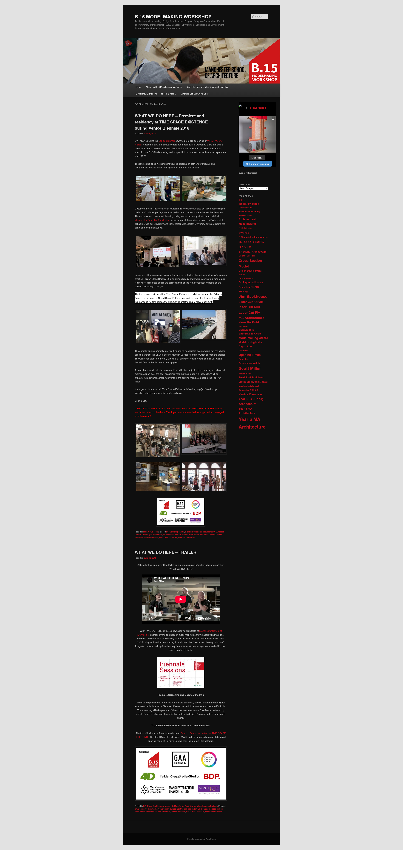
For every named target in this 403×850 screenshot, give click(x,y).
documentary (209, 531)
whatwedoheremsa (186, 537)
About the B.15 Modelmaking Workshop (164, 86)
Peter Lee (244, 359)
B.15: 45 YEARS (251, 241)
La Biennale (168, 534)
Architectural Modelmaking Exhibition (247, 223)
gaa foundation (155, 534)
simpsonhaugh (248, 381)
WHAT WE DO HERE (168, 537)
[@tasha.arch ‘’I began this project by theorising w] (257, 134)
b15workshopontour (175, 531)
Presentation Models (249, 363)
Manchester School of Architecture (152, 220)
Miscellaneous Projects (207, 806)
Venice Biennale (167, 140)
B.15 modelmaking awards (253, 237)
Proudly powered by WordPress (201, 839)
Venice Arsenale (162, 811)
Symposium (244, 390)
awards (244, 233)
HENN (254, 287)
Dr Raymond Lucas (251, 282)
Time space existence (199, 534)
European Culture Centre (171, 808)
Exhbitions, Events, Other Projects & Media (156, 93)
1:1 (240, 200)
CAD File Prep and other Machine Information (207, 86)
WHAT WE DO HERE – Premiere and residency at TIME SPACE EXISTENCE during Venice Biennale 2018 (171, 122)
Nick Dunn (243, 350)
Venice (213, 534)
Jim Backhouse (253, 296)
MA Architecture (251, 317)
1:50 (244, 200)
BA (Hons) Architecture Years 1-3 (158, 806)
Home (138, 86)
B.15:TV (245, 247)
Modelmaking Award (253, 338)
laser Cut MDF (250, 306)
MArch (193, 806)
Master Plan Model (249, 322)
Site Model (262, 381)
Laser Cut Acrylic (251, 302)
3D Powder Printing (249, 211)
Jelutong (243, 291)
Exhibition (244, 287)
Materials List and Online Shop (195, 93)
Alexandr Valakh (245, 215)
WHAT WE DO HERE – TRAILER (165, 552)
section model (245, 373)
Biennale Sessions (193, 531)
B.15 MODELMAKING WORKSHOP (173, 16)
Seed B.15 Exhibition (251, 377)
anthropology (141, 808)
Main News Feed (150, 531)
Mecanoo (243, 326)
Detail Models (246, 278)
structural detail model (249, 386)
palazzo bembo (181, 534)
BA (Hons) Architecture (253, 251)
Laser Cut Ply (249, 312)
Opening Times (250, 355)
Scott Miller (250, 368)
